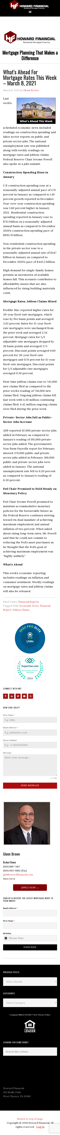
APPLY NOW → (30, 887)
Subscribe (30, 947)
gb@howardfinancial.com (18, 874)
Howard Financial (30, 5)
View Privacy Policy (41, 1015)
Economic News (29, 605)
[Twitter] (18, 696)
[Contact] (24, 696)
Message (7, 753)
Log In (40, 1126)
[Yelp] (30, 696)
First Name (9, 715)
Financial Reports (28, 601)
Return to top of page (30, 1118)
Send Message (30, 785)
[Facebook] (5, 696)
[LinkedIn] (11, 696)
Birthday (7, 933)
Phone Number (10, 740)
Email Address (10, 727)
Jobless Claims (21, 609)
